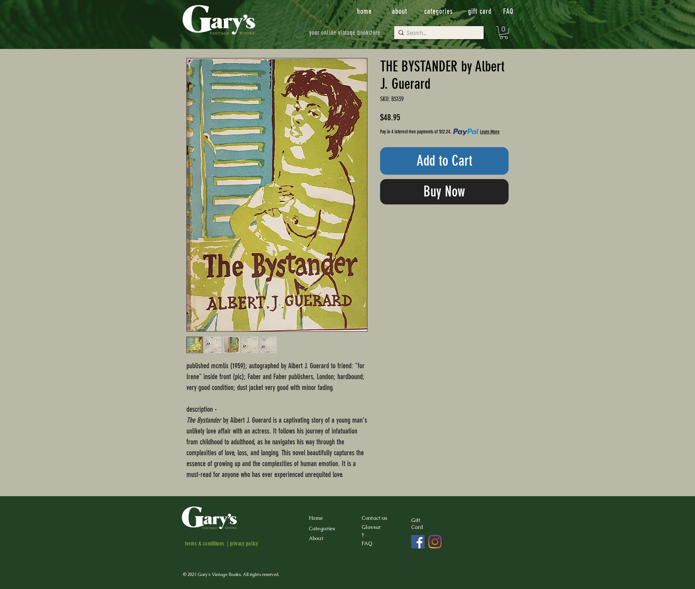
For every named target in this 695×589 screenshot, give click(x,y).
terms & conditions (204, 543)
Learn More (490, 132)
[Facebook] (418, 541)
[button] (503, 32)
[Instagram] (435, 541)
